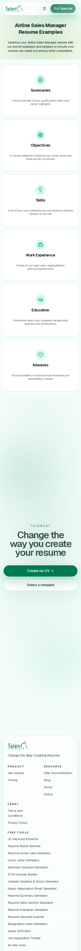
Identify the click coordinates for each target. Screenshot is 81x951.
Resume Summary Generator (28, 896)
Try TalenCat (63, 8)
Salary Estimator (19, 931)
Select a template (40, 585)
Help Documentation (58, 773)
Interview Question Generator (28, 867)
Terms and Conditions (15, 813)
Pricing (12, 780)
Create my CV (38, 571)
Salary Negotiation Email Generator (32, 888)
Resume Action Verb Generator (29, 853)
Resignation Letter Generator (28, 924)
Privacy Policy (18, 823)
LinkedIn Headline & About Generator (33, 881)
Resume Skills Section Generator (30, 903)
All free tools (17, 945)
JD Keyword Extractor (23, 839)
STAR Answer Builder (22, 874)
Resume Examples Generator (28, 910)
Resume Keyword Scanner (26, 917)
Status (48, 794)
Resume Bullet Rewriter (24, 846)
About (48, 787)
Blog (47, 780)
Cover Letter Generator (23, 860)
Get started (16, 773)
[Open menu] (44, 8)
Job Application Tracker (24, 938)
